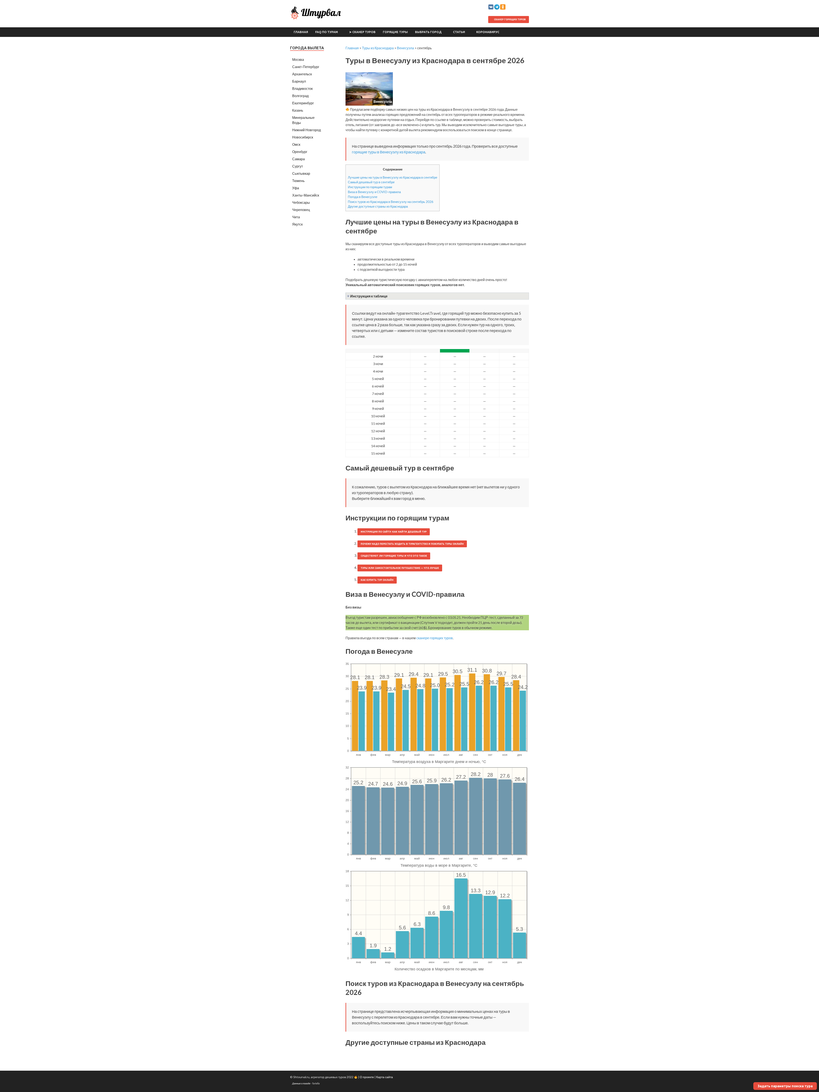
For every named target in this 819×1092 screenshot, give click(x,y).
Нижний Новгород (306, 130)
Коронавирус (487, 32)
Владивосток (302, 88)
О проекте (367, 1077)
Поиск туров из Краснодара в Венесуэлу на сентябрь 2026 (390, 202)
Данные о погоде (301, 1083)
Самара (298, 159)
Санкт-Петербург (305, 67)
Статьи (459, 32)
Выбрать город (428, 32)
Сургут (297, 166)
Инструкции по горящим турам (370, 187)
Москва (298, 59)
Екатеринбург (303, 103)
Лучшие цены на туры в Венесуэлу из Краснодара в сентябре (392, 177)
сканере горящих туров (434, 638)
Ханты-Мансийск (305, 195)
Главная (301, 32)
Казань (297, 110)
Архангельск (302, 74)
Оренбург (299, 152)
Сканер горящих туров (509, 19)
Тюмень (298, 181)
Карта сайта (384, 1077)
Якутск (297, 224)
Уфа (295, 188)
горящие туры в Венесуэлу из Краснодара (388, 152)
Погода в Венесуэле (362, 197)
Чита (296, 217)
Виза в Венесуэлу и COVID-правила (374, 192)
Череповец (301, 210)
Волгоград (300, 96)
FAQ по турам (326, 32)
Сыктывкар (301, 173)
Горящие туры (395, 32)
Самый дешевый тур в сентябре (371, 182)
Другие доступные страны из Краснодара (378, 206)
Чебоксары (301, 202)
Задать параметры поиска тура (785, 1086)
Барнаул (299, 81)
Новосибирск (302, 137)
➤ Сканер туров (362, 32)
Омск (296, 144)
